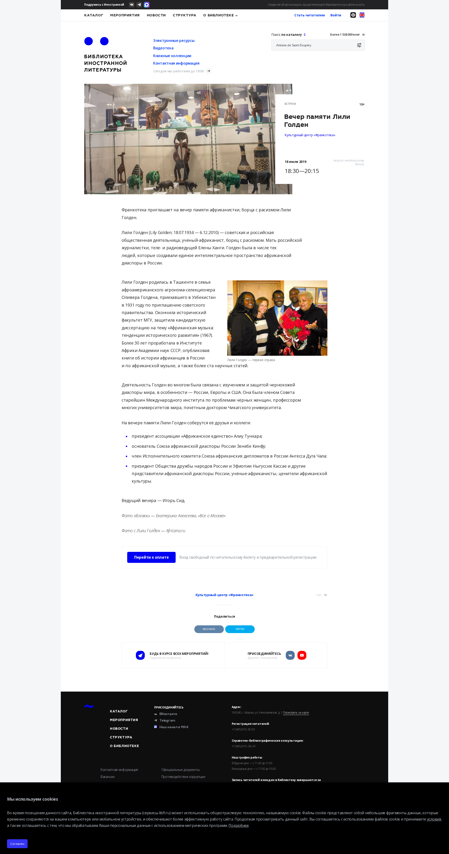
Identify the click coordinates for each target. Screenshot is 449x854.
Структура (184, 15)
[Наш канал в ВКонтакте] (131, 4)
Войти (335, 15)
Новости (156, 15)
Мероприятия (125, 15)
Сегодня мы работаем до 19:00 (178, 71)
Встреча (290, 104)
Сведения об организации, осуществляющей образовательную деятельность (316, 5)
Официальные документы (180, 769)
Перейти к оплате (151, 557)
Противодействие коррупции (183, 776)
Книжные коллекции (172, 55)
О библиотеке (218, 15)
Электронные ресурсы (173, 40)
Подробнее (238, 825)
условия (434, 819)
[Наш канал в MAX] (146, 4)
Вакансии (108, 776)
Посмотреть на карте (296, 713)
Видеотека (163, 48)
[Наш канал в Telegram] (139, 4)
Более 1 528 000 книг (345, 34)
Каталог (93, 15)
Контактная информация (176, 63)
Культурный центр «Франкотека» (310, 135)
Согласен (17, 844)
